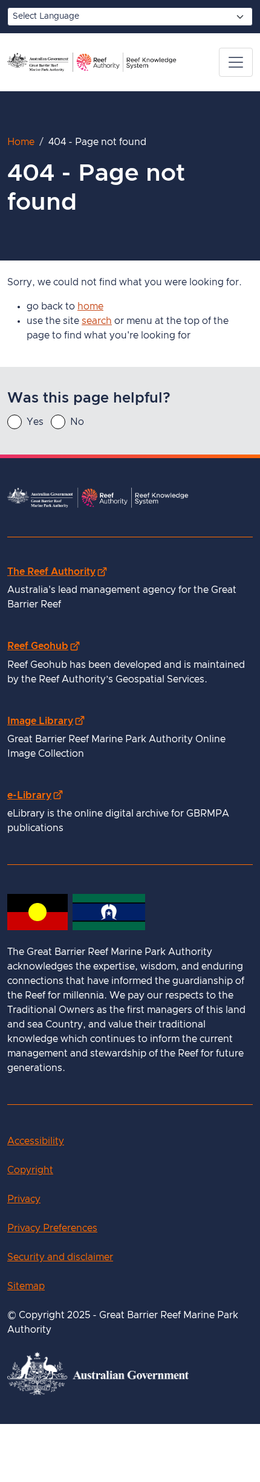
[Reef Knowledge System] (92, 62)
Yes (35, 422)
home (90, 306)
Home (20, 142)
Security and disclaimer (60, 1257)
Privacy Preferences (52, 1228)
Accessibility (35, 1141)
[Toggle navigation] (236, 62)
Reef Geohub (43, 646)
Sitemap (26, 1286)
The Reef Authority (56, 571)
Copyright (30, 1170)
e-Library (34, 795)
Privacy (24, 1199)
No (77, 422)
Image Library (45, 721)
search (97, 321)
